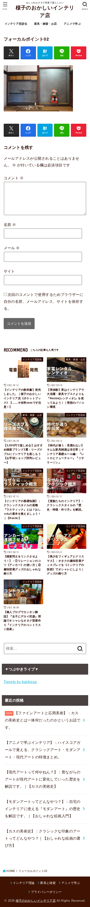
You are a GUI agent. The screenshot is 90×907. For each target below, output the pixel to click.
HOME (10, 871)
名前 (10, 224)
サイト (9, 271)
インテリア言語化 (16, 23)
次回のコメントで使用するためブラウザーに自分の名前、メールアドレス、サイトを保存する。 (44, 301)
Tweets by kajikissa (20, 682)
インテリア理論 (23, 883)
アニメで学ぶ (72, 23)
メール (12, 248)
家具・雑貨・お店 (45, 23)
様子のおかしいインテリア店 (45, 11)
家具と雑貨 (48, 883)
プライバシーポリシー (46, 892)
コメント (14, 178)
